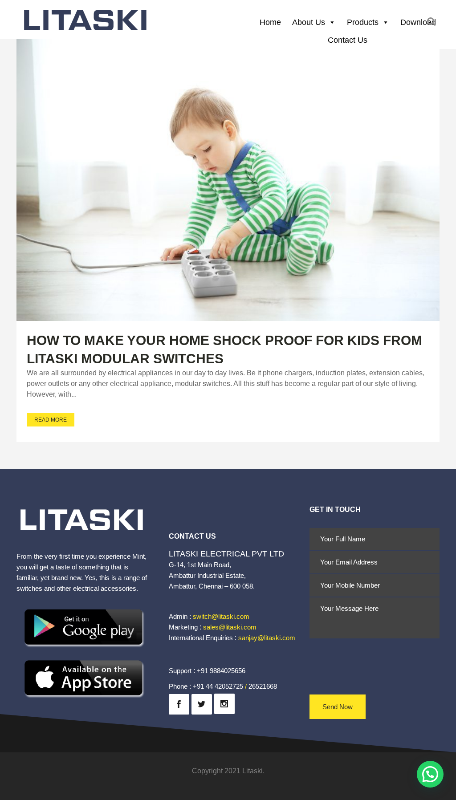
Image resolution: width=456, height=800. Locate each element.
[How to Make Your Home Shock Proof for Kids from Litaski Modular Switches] (228, 180)
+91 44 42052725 (218, 686)
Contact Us (347, 40)
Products (363, 22)
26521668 (262, 686)
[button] (430, 774)
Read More (50, 420)
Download (418, 22)
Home (270, 22)
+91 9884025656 (221, 670)
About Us (308, 22)
